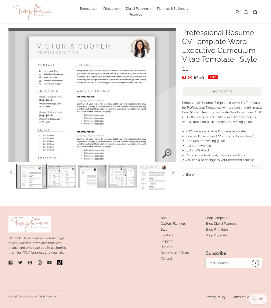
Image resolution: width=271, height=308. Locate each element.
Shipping (167, 241)
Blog (164, 229)
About (165, 218)
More (255, 166)
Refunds (167, 247)
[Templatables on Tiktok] (59, 262)
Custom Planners (173, 224)
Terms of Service (244, 297)
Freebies (167, 235)
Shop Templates (217, 218)
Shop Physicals (216, 235)
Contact (166, 258)
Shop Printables (216, 229)
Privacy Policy (215, 297)
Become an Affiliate (175, 253)
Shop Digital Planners (220, 224)
